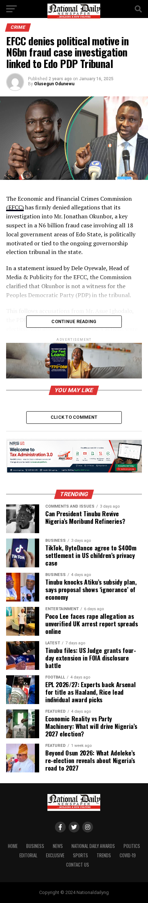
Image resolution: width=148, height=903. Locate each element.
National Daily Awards (93, 846)
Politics (132, 846)
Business (35, 846)
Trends (104, 855)
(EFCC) (15, 207)
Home (13, 846)
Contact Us (77, 864)
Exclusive (55, 855)
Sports (80, 855)
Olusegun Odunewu (54, 83)
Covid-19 (128, 855)
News (58, 846)
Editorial (28, 855)
